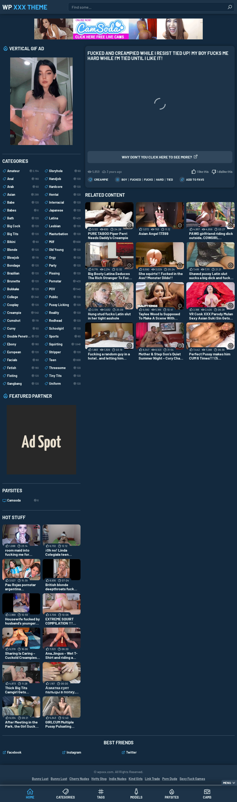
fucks (148, 179)
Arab (23, 187)
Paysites (172, 797)
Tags (101, 797)
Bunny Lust (40, 779)
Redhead (65, 320)
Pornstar (65, 281)
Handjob (65, 179)
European (23, 352)
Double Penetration (23, 336)
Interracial (65, 202)
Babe (23, 202)
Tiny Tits (65, 376)
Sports (65, 336)
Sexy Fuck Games (192, 779)
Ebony (23, 344)
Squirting (65, 344)
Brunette (23, 281)
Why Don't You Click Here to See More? (157, 157)
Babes (23, 210)
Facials (23, 360)
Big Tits (23, 234)
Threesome (65, 368)
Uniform (65, 383)
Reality (65, 313)
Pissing (65, 273)
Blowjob (23, 257)
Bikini (23, 242)
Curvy (23, 328)
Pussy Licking (65, 305)
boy (124, 179)
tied (170, 179)
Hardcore (65, 187)
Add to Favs (195, 179)
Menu (227, 783)
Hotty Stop (99, 779)
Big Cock (23, 226)
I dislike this (224, 172)
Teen (65, 360)
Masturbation (65, 234)
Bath (23, 218)
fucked (135, 179)
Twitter (131, 752)
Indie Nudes (117, 779)
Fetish (23, 368)
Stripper (65, 352)
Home (30, 797)
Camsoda (23, 500)
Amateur (23, 171)
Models (136, 797)
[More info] (129, 225)
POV (65, 289)
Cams (207, 797)
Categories (65, 797)
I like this (203, 172)
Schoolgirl (65, 328)
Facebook (14, 752)
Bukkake (23, 289)
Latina (65, 218)
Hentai (65, 194)
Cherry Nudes (79, 779)
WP (24, 7)
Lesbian (65, 226)
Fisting (23, 376)
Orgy (65, 257)
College (23, 297)
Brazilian (23, 273)
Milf (65, 242)
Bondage (23, 265)
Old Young (65, 250)
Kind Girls (136, 779)
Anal (23, 179)
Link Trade (152, 779)
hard (160, 179)
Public (65, 297)
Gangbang (23, 383)
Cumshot (23, 320)
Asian (23, 194)
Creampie (101, 179)
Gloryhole (65, 171)
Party (65, 265)
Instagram (74, 752)
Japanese (65, 210)
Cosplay (23, 305)
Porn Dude (169, 779)
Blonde (23, 250)
